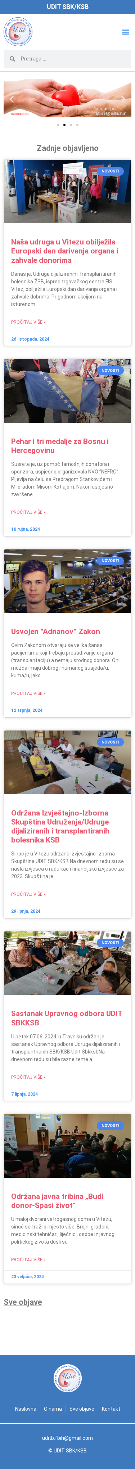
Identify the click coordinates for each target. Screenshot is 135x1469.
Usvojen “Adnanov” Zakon (55, 631)
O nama (53, 1409)
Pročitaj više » (28, 322)
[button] (125, 32)
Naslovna (25, 1409)
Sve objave (23, 1302)
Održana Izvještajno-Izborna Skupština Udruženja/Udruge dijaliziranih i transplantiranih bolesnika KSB (60, 827)
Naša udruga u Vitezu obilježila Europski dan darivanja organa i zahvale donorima (64, 251)
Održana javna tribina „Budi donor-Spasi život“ (57, 1201)
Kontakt (111, 1409)
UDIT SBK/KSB (68, 6)
